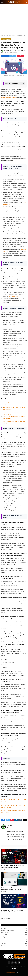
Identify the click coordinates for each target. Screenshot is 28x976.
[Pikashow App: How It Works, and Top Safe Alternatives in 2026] (14, 901)
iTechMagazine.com (11, 972)
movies (25, 177)
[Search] (26, 2)
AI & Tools (3, 928)
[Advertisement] (14, 20)
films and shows (13, 296)
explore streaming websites (9, 97)
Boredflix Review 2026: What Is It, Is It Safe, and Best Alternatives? (12, 866)
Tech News (3, 943)
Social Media (4, 941)
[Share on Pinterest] (20, 56)
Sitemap (8, 966)
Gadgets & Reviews (6, 39)
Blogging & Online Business (7, 930)
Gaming (3, 937)
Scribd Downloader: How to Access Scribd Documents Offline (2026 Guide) (14, 888)
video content (15, 127)
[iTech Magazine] (14, 2)
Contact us (22, 966)
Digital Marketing (5, 932)
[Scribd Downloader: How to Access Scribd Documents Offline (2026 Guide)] (14, 879)
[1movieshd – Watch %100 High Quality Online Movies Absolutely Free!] (14, 73)
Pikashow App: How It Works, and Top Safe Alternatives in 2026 (12, 911)
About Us (14, 968)
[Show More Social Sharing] (25, 56)
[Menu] (2, 2)
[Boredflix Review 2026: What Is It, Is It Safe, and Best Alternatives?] (14, 856)
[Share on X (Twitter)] (12, 56)
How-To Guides (4, 939)
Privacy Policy (14, 966)
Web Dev (3, 945)
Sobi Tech (7, 50)
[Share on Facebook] (5, 56)
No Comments (8, 52)
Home (2, 35)
